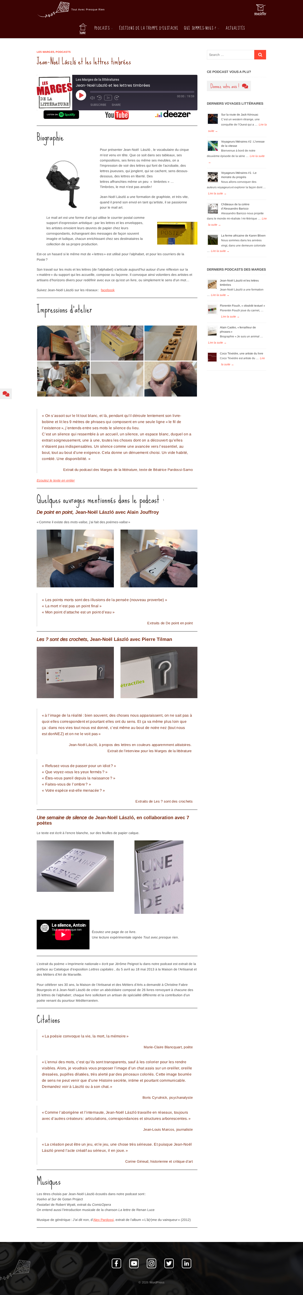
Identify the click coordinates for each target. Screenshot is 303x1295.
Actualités (235, 28)
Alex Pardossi (103, 1220)
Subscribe (98, 105)
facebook (108, 290)
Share (116, 105)
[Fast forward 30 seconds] (116, 97)
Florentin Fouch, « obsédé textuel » (242, 305)
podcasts (63, 51)
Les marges (45, 51)
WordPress (157, 1282)
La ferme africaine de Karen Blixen (243, 235)
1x (108, 97)
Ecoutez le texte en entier (56, 480)
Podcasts (102, 28)
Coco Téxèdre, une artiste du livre (241, 353)
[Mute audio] (92, 98)
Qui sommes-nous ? (200, 28)
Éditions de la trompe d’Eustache (148, 28)
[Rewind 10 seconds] (99, 97)
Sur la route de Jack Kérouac (239, 114)
